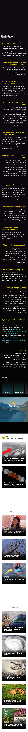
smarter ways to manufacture (14, 341)
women (15, 337)
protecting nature (20, 331)
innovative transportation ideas (11, 330)
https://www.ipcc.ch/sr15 (18, 357)
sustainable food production (10, 333)
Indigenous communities (9, 339)
